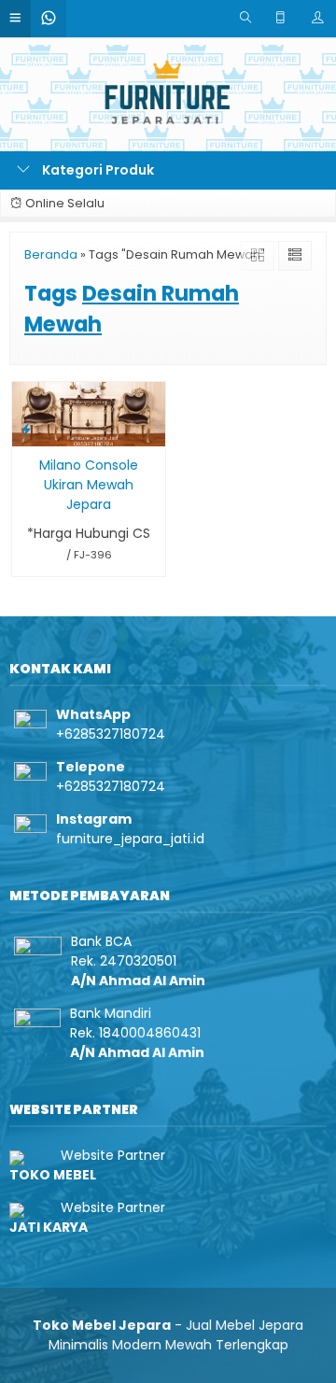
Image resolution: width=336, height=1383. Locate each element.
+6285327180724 (110, 734)
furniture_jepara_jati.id (130, 838)
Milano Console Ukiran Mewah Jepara (88, 485)
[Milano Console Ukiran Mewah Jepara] (88, 412)
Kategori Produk (96, 170)
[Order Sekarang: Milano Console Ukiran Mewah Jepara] (26, 429)
